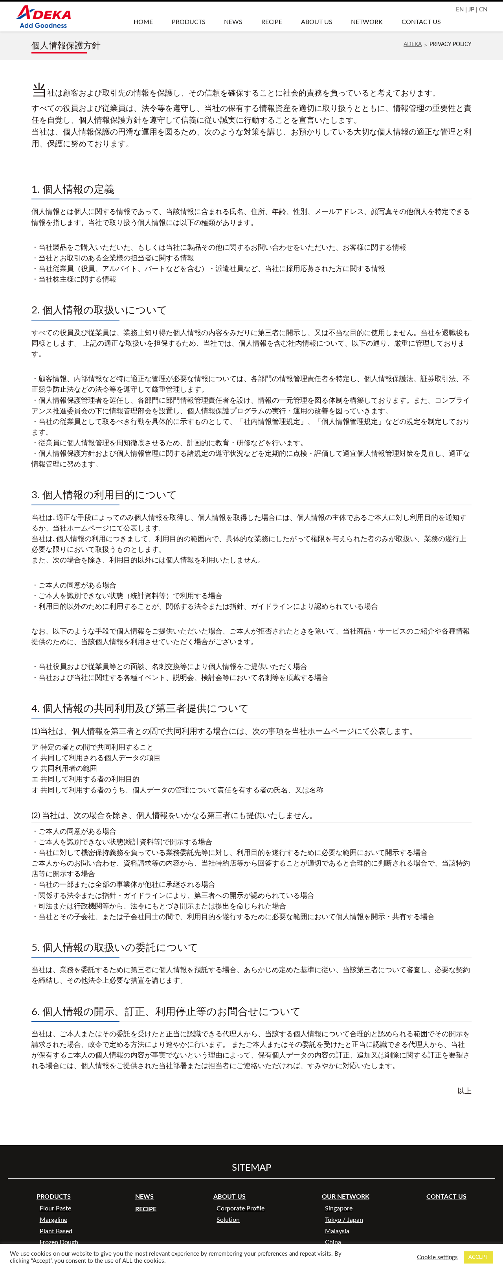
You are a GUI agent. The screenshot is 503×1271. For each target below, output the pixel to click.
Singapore (338, 1208)
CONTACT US (421, 22)
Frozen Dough (59, 1242)
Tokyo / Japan (344, 1220)
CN (483, 10)
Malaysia (337, 1231)
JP (471, 10)
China (333, 1242)
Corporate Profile (240, 1208)
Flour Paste (55, 1208)
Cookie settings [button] (437, 1257)
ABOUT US (316, 22)
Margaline (53, 1220)
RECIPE (271, 22)
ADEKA (413, 44)
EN (460, 10)
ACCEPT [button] (478, 1257)
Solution (228, 1220)
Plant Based (56, 1231)
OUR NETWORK (345, 1197)
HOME (143, 22)
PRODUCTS (189, 22)
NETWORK (367, 22)
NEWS (233, 22)
